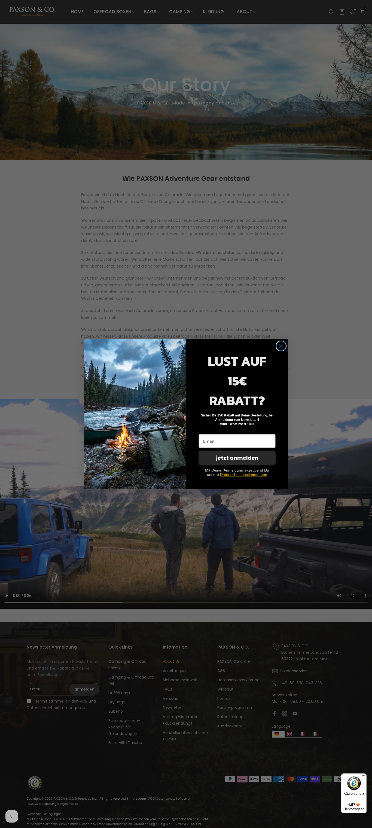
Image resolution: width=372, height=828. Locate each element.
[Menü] (363, 776)
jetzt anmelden (237, 458)
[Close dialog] (281, 346)
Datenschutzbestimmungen (243, 474)
